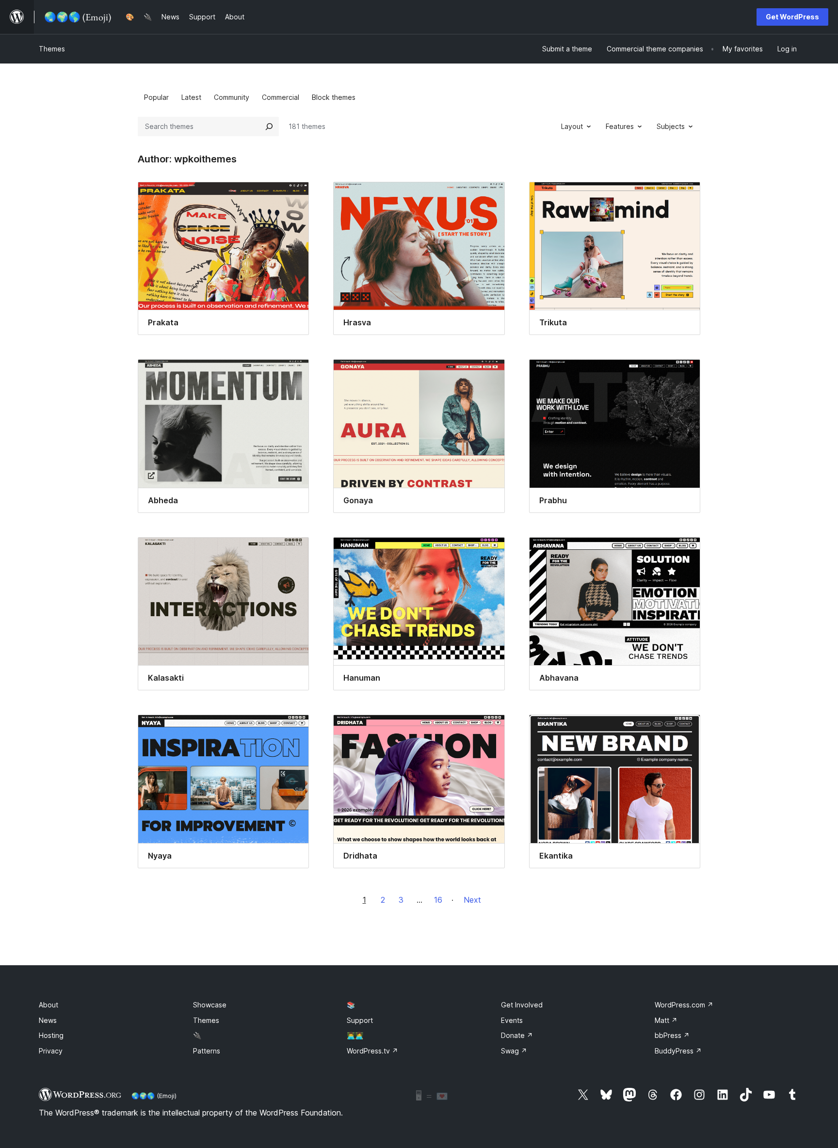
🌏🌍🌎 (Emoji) (154, 1096)
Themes (52, 49)
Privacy (51, 1051)
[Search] (269, 126)
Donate (517, 1035)
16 (438, 900)
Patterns (206, 1051)
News (48, 1020)
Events (512, 1020)
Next (472, 900)
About (48, 1005)
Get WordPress (792, 17)
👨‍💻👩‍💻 (355, 1035)
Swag (514, 1051)
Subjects (671, 126)
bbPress (672, 1035)
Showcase (209, 1005)
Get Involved (522, 1005)
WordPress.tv (372, 1051)
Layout (572, 126)
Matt (666, 1020)
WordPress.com (684, 1005)
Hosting (51, 1035)
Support (360, 1020)
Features (620, 126)
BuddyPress (678, 1051)
